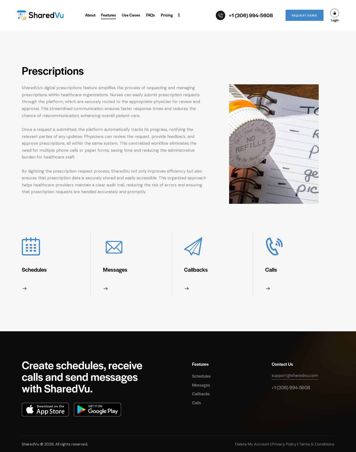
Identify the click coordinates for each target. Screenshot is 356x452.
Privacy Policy (284, 444)
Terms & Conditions (316, 444)
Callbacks (196, 269)
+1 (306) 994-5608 (291, 387)
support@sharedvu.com (295, 375)
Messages (115, 269)
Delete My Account (253, 444)
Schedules (34, 269)
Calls (271, 269)
